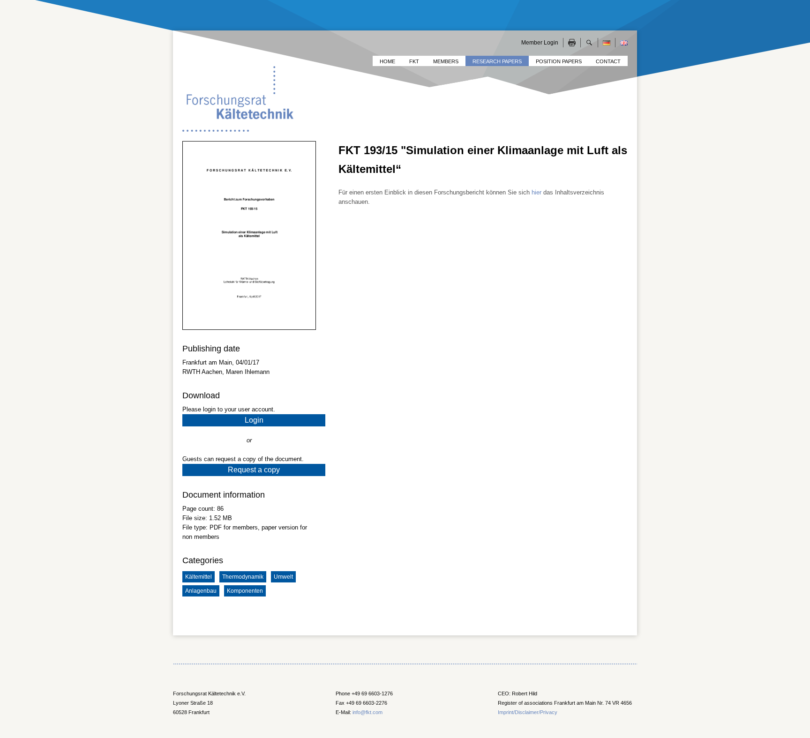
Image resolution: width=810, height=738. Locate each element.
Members (445, 61)
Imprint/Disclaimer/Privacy (527, 712)
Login (254, 420)
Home (387, 61)
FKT (414, 61)
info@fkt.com (367, 712)
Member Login (539, 42)
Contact (608, 61)
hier (536, 192)
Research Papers (497, 61)
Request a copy (254, 470)
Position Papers (559, 61)
